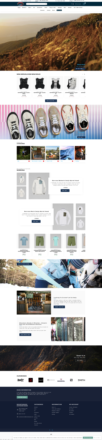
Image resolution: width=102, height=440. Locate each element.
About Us (54, 407)
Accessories (39, 7)
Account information (73, 407)
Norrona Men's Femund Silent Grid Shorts (40, 251)
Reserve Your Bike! (59, 306)
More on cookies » (97, 437)
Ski (34, 7)
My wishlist (71, 410)
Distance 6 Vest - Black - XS (40, 93)
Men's (29, 7)
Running (59, 7)
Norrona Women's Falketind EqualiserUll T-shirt (56, 251)
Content (48, 10)
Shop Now (64, 190)
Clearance (42, 10)
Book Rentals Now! (25, 334)
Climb (46, 7)
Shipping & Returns (56, 410)
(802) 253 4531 (22, 413)
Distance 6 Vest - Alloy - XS (56, 93)
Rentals (69, 7)
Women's (24, 7)
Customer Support (55, 412)
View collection (50, 100)
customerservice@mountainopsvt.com (26, 416)
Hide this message (88, 437)
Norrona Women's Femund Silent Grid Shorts (71, 251)
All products (71, 414)
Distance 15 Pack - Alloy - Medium (71, 93)
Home (19, 7)
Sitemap (53, 414)
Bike (65, 7)
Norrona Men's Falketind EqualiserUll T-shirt (24, 251)
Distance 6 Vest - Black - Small (24, 93)
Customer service (22, 397)
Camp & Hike (52, 7)
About (53, 10)
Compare (71, 412)
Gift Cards (59, 10)
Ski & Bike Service (78, 7)
